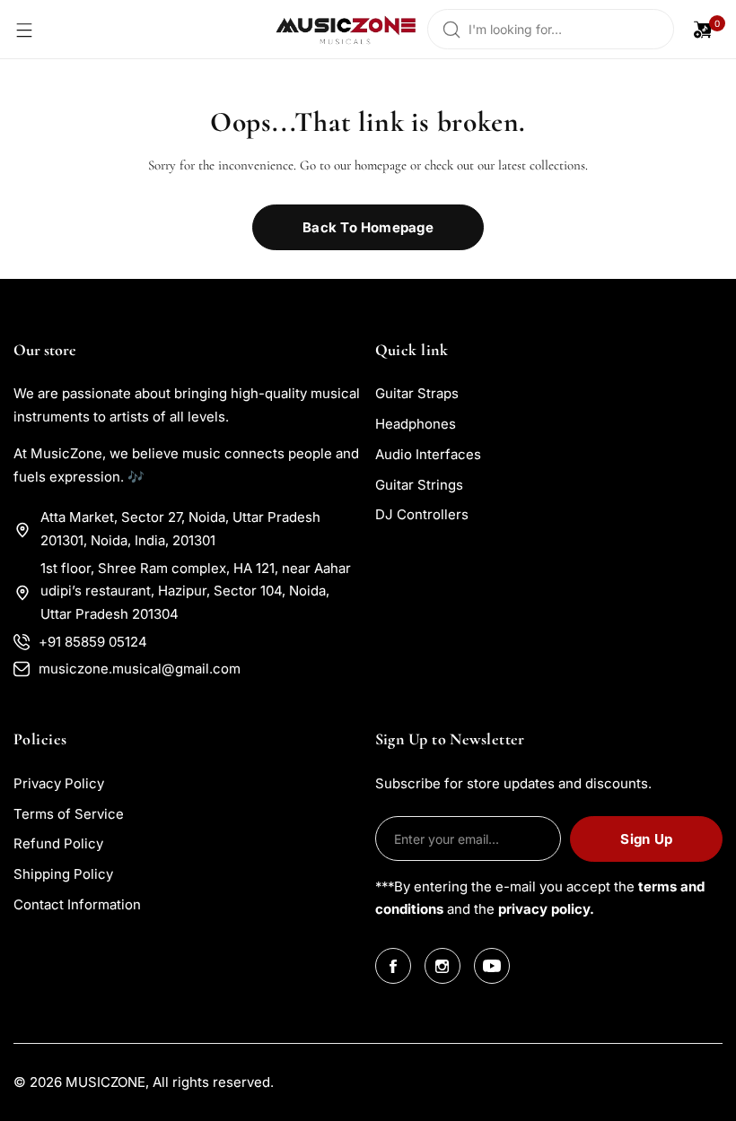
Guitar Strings (419, 484)
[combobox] (550, 29)
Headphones (415, 423)
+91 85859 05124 (93, 641)
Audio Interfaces (428, 454)
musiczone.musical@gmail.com (140, 668)
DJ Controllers (422, 514)
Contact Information (77, 904)
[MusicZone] (346, 29)
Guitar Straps (417, 393)
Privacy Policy (58, 783)
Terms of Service (68, 813)
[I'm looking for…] (451, 29)
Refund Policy (58, 843)
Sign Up (646, 838)
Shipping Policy (63, 873)
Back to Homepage (368, 227)
